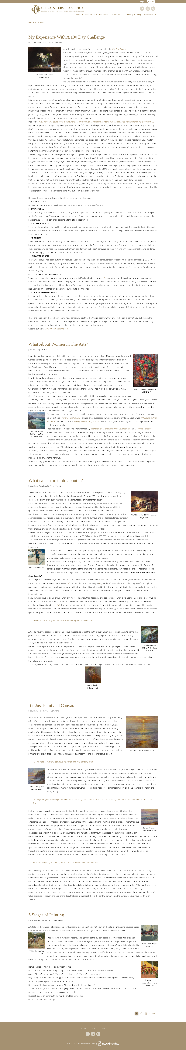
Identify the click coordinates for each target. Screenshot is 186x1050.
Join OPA (150, 2)
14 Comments (55, 486)
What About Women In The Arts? (58, 344)
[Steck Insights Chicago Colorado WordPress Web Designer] (108, 1044)
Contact (93, 1028)
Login (142, 2)
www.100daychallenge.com (56, 328)
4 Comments (57, 42)
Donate (103, 1028)
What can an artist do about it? (55, 480)
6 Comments (53, 349)
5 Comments (58, 920)
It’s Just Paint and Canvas (51, 705)
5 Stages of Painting (46, 914)
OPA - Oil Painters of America (57, 9)
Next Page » (151, 1014)
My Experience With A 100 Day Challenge (66, 37)
